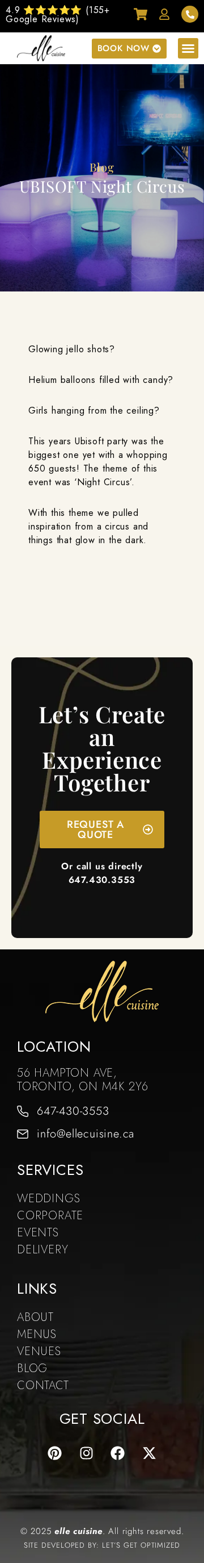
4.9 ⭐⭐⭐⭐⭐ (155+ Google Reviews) (58, 14)
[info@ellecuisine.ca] (22, 1134)
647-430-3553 (73, 1111)
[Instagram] (86, 1453)
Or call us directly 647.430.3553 (101, 873)
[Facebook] (118, 1453)
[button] (188, 48)
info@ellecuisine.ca (85, 1134)
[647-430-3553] (22, 1111)
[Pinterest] (54, 1453)
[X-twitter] (149, 1453)
